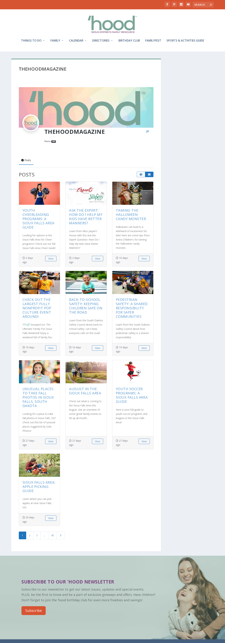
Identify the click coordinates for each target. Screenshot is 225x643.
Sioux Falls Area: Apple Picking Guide (39, 486)
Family (55, 40)
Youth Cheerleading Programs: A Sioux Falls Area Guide (38, 219)
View (50, 258)
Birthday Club (129, 40)
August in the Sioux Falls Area (85, 390)
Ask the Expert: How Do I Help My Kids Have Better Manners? (85, 216)
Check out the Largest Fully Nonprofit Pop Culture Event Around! (36, 308)
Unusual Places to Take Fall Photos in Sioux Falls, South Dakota (38, 397)
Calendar (76, 40)
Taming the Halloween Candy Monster (131, 214)
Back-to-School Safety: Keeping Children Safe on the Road (85, 306)
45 (52, 535)
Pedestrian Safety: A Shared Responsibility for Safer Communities (132, 308)
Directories (101, 40)
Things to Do (31, 40)
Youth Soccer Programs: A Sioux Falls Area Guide (132, 395)
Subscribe (33, 610)
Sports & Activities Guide (185, 40)
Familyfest (153, 40)
